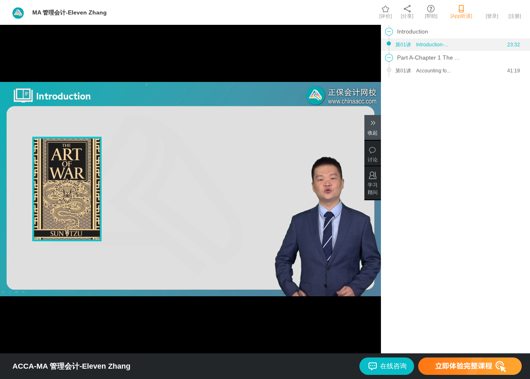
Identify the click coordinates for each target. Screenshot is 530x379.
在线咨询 (393, 365)
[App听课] (461, 16)
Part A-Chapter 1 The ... (428, 57)
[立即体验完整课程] (470, 366)
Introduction (412, 31)
